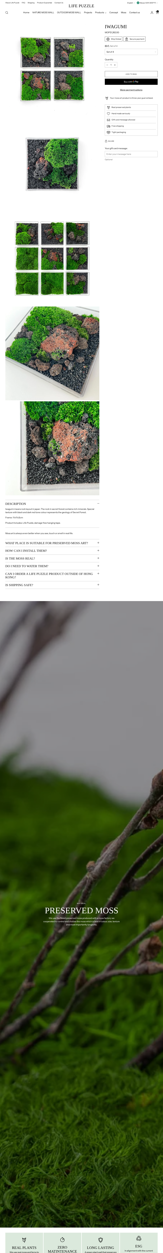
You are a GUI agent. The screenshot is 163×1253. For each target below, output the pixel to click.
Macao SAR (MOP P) (148, 3)
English (130, 3)
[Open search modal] (6, 12)
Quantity (109, 59)
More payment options (131, 90)
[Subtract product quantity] (107, 65)
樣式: (111, 46)
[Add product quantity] (115, 65)
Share (111, 141)
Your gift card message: (116, 148)
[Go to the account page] (150, 12)
